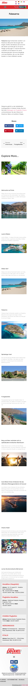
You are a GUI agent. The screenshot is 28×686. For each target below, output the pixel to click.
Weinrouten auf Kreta (7, 190)
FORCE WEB (25, 685)
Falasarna (4, 310)
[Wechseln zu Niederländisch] (16, 4)
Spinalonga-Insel (6, 354)
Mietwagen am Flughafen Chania (16, 110)
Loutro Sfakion (5, 234)
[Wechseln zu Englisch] (16, 2)
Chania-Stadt (5, 528)
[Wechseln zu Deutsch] (18, 2)
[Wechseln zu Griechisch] (18, 4)
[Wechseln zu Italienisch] (21, 2)
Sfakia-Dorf (4, 268)
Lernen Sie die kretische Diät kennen (12, 569)
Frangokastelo (5, 396)
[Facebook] (12, 662)
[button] (5, 7)
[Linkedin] (16, 662)
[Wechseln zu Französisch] (24, 2)
